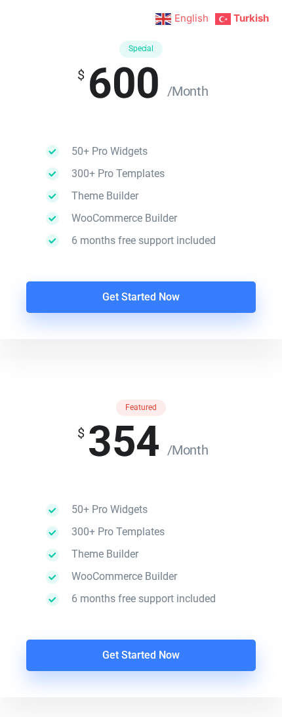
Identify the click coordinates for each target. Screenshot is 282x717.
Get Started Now (141, 297)
